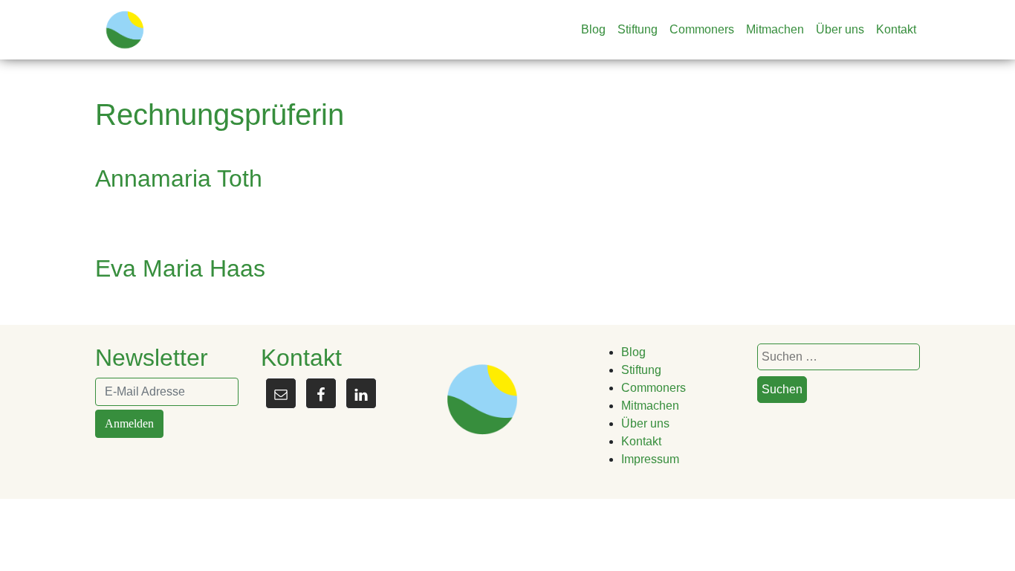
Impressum (650, 459)
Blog (593, 29)
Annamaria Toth (178, 178)
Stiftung (637, 29)
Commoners (701, 29)
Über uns (840, 29)
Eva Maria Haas (180, 268)
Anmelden (129, 423)
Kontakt (896, 29)
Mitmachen (775, 29)
